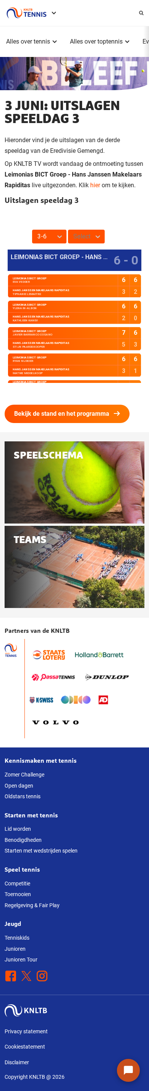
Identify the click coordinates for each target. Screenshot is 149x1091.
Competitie (17, 883)
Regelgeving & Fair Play (32, 905)
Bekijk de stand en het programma (61, 413)
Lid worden (18, 829)
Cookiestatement (25, 1047)
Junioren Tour (21, 959)
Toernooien (18, 894)
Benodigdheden (23, 840)
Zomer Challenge (24, 775)
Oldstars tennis (22, 796)
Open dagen (19, 786)
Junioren (15, 949)
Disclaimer (17, 1062)
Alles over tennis (28, 41)
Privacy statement (26, 1031)
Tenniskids (17, 938)
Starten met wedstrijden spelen (41, 851)
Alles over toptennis (96, 41)
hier (95, 185)
